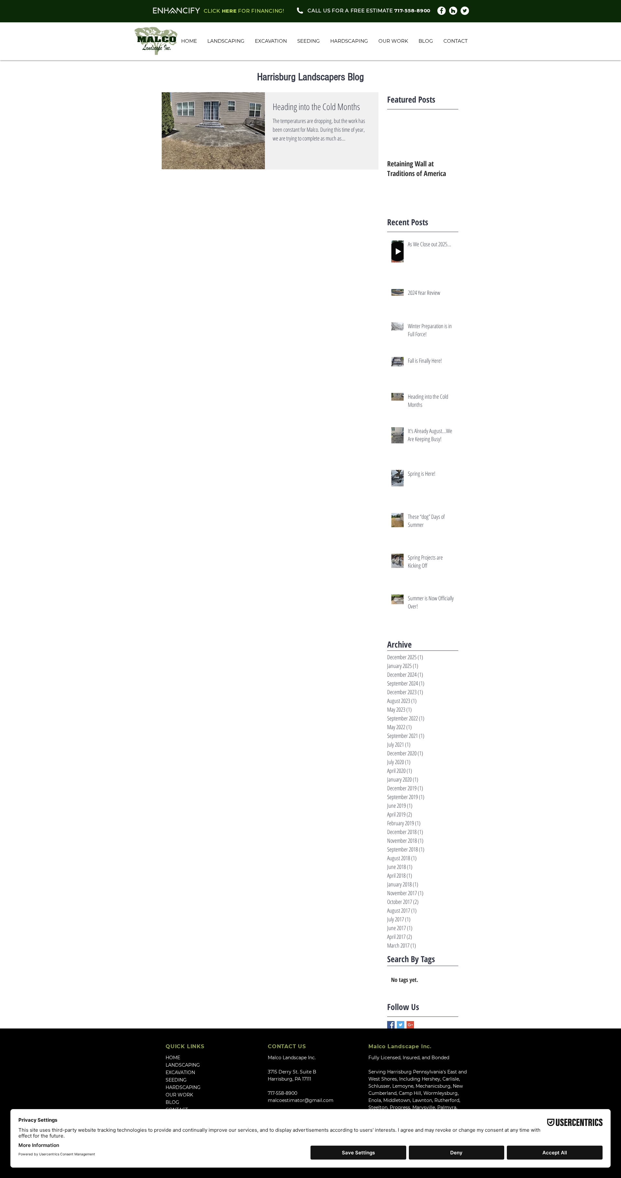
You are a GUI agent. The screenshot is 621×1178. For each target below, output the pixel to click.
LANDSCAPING (183, 1065)
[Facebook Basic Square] (391, 1024)
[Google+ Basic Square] (410, 1024)
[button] (393, 41)
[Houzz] (453, 10)
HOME (173, 1058)
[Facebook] (441, 10)
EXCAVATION (180, 1072)
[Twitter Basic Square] (400, 1024)
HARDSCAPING (183, 1087)
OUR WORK (179, 1095)
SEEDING (176, 1080)
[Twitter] (465, 10)
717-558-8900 (282, 1093)
